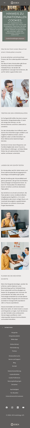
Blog (14, 363)
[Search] (25, 2)
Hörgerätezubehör (14, 336)
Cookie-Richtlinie (14, 374)
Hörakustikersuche (14, 356)
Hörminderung (14, 347)
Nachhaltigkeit (14, 389)
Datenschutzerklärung (14, 371)
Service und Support (14, 359)
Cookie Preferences (14, 378)
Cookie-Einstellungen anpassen (15, 38)
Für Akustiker (14, 393)
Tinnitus (14, 351)
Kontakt (14, 366)
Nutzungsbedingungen (14, 381)
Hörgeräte (14, 332)
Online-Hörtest (14, 344)
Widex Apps (14, 339)
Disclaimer (14, 384)
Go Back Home (8, 327)
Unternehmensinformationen (14, 396)
